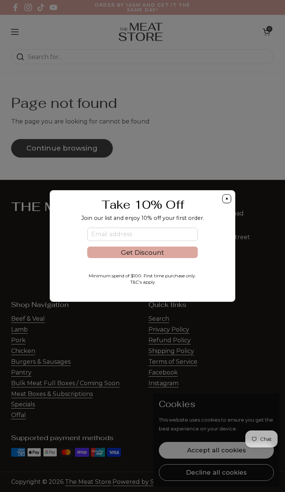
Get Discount (142, 252)
